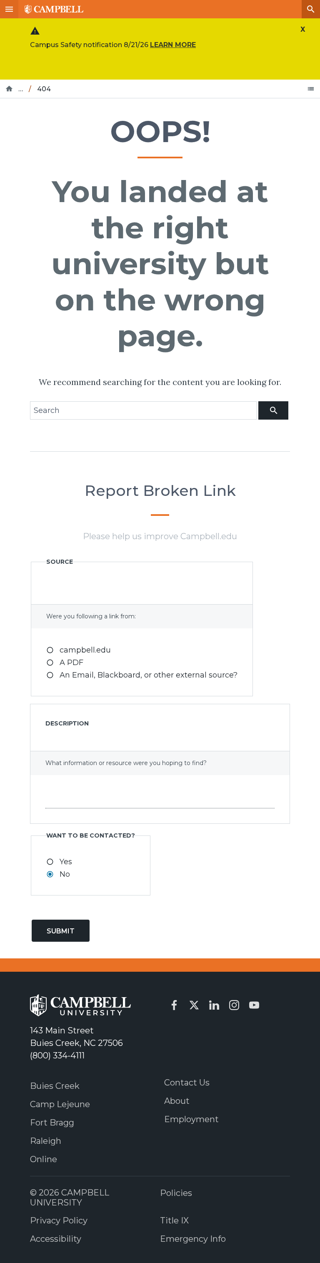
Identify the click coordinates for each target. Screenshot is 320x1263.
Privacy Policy (59, 1220)
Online (43, 1159)
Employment (191, 1119)
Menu (9, 9)
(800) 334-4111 (57, 1055)
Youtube (254, 1005)
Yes (66, 861)
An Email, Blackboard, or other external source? (149, 675)
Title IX (174, 1220)
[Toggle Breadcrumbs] (311, 89)
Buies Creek (55, 1086)
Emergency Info (193, 1239)
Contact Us (187, 1083)
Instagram (234, 1005)
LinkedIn (214, 1005)
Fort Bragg (52, 1123)
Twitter (194, 1005)
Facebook (174, 1005)
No (65, 874)
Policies (176, 1193)
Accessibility (55, 1239)
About (177, 1101)
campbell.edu (85, 650)
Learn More (173, 45)
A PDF (71, 662)
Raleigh (45, 1141)
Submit (61, 931)
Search (311, 9)
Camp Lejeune (60, 1104)
